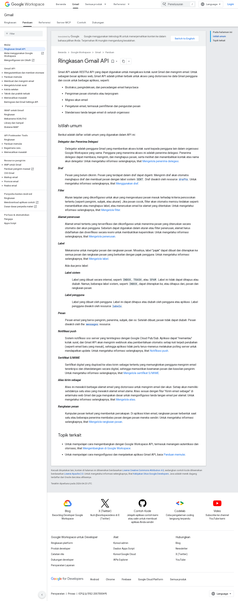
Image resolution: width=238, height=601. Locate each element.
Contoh (81, 22)
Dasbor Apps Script (124, 548)
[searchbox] (23, 33)
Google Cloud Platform (150, 579)
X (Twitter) (181, 554)
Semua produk (93, 4)
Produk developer (60, 548)
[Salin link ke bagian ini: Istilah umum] (85, 126)
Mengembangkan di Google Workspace (106, 448)
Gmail (75, 4)
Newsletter (182, 548)
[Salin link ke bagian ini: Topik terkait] (84, 435)
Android (94, 579)
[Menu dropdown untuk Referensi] (129, 4)
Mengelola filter (110, 210)
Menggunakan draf (127, 183)
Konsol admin (120, 543)
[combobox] (178, 4)
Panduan (27, 22)
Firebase (126, 579)
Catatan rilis (57, 554)
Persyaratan (58, 593)
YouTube (181, 559)
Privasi (71, 593)
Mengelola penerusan (102, 236)
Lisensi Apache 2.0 (73, 473)
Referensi (119, 4)
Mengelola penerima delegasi (160, 161)
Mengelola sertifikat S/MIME (141, 373)
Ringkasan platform (62, 543)
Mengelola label (98, 258)
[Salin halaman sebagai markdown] (123, 61)
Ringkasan (10, 22)
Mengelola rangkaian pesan (105, 421)
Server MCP (64, 22)
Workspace (34, 4)
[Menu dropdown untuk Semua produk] (106, 4)
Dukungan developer (62, 559)
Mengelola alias (125, 399)
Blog (178, 543)
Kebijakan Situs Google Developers (151, 473)
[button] (22, 73)
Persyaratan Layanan (63, 565)
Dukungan (98, 22)
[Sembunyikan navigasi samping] (42, 594)
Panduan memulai (174, 454)
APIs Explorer (120, 559)
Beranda (61, 4)
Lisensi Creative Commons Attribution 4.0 (143, 470)
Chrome (110, 579)
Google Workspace (81, 52)
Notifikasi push (159, 350)
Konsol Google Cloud (124, 554)
